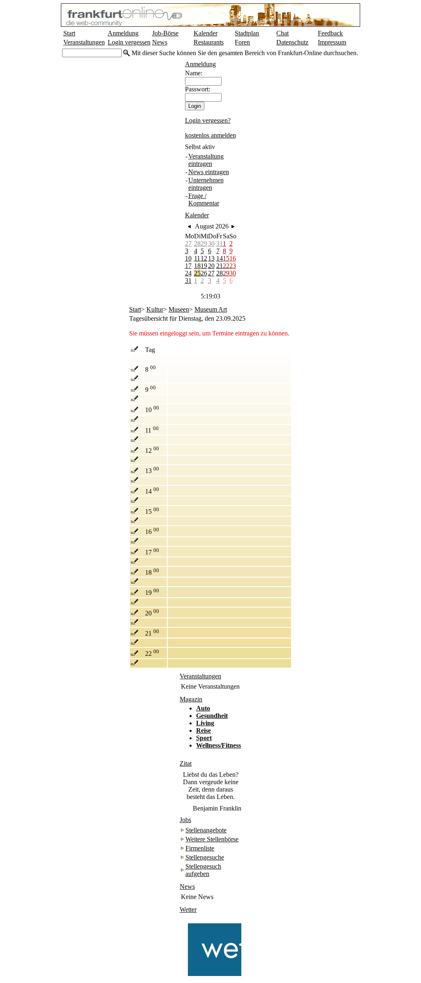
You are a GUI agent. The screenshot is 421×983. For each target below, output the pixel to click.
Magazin (191, 699)
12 (204, 258)
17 (188, 265)
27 (188, 243)
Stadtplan (247, 33)
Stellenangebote (206, 830)
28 (197, 243)
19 (204, 265)
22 (226, 265)
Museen (179, 309)
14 (219, 258)
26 (204, 273)
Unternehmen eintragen (206, 184)
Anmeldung (123, 33)
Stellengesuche (204, 857)
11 (197, 258)
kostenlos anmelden (210, 135)
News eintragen (208, 171)
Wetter (188, 909)
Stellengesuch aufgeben (203, 870)
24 (188, 273)
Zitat (186, 763)
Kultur (154, 309)
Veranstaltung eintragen (206, 160)
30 (211, 243)
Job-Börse (165, 33)
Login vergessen (129, 42)
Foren (242, 42)
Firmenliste (199, 848)
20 (211, 265)
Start (69, 33)
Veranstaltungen (84, 42)
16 (232, 258)
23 (232, 265)
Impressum (332, 42)
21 (219, 265)
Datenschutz (292, 42)
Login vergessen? (208, 120)
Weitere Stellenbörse (211, 839)
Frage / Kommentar (203, 199)
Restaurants (209, 42)
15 (226, 258)
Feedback (330, 33)
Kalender (205, 33)
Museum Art (210, 309)
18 (197, 265)
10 (188, 258)
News (159, 42)
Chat (282, 33)
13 (211, 258)
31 (219, 243)
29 (204, 243)
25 (197, 273)
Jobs (185, 819)
